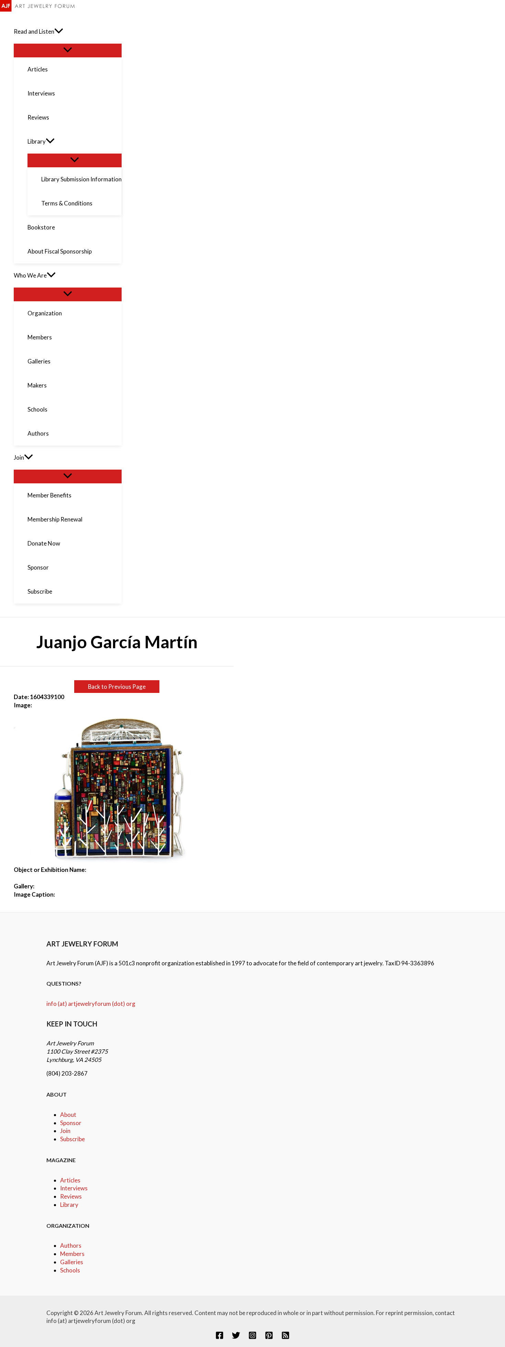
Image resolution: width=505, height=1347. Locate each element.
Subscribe (72, 1139)
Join (65, 1130)
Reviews (71, 1196)
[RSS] (285, 1337)
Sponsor (70, 1122)
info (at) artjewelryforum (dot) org (90, 1003)
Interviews (74, 1188)
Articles (70, 1180)
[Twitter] (236, 1337)
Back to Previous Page (117, 686)
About (68, 1114)
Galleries (71, 1262)
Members (72, 1253)
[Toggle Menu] (68, 50)
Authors (70, 1245)
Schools (70, 1270)
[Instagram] (252, 1337)
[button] (58, 32)
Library (69, 1204)
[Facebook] (219, 1337)
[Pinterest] (269, 1337)
